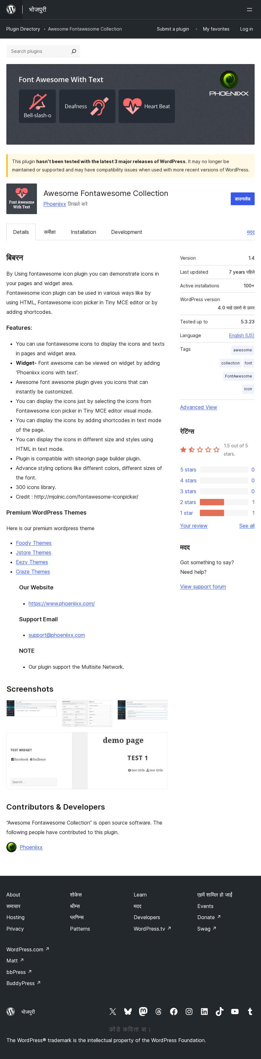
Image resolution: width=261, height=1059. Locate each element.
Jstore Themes (33, 552)
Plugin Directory (23, 29)
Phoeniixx (54, 204)
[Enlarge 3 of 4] (159, 708)
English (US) (242, 335)
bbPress (19, 972)
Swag (207, 929)
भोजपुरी (28, 1012)
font (248, 363)
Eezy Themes (32, 562)
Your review (194, 525)
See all (247, 525)
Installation (83, 232)
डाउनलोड (242, 198)
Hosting (15, 917)
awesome (242, 350)
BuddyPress (23, 983)
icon (248, 388)
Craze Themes (33, 571)
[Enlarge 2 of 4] (104, 708)
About (13, 894)
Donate (209, 917)
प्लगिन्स (77, 917)
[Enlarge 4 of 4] (159, 741)
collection (230, 363)
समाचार (13, 906)
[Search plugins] (73, 51)
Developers (147, 917)
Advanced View (198, 407)
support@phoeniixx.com (57, 635)
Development (126, 232)
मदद (251, 232)
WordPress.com (28, 949)
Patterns (80, 929)
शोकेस (76, 894)
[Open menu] (251, 9)
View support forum (203, 586)
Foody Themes (34, 543)
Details (21, 232)
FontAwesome (238, 376)
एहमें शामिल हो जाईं (214, 894)
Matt (15, 960)
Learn (140, 894)
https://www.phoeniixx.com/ (62, 603)
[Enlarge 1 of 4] (48, 708)
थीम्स (75, 906)
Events (205, 906)
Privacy (15, 929)
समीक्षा (50, 232)
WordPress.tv (153, 929)
